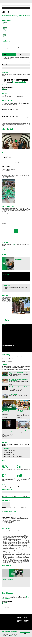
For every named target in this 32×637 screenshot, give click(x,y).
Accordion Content (5, 68)
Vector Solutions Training (19, 621)
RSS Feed (4, 34)
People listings (4, 356)
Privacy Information (13, 635)
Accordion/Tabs (5, 22)
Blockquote (4, 23)
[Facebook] (6, 619)
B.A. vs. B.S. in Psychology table (7, 514)
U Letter (25, 618)
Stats (3, 36)
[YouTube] (2, 619)
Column (4, 24)
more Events (28, 249)
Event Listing (5, 28)
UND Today (26, 617)
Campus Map (19, 617)
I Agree (27, 633)
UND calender (13, 244)
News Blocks (5, 31)
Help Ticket (7, 607)
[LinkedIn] (8, 619)
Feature (4, 29)
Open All (29, 62)
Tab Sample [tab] (4, 54)
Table (4, 37)
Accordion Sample (5, 65)
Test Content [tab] (19, 54)
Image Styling (5, 30)
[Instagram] (4, 619)
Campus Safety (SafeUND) (26, 621)
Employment (18, 618)
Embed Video (5, 27)
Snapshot (4, 35)
